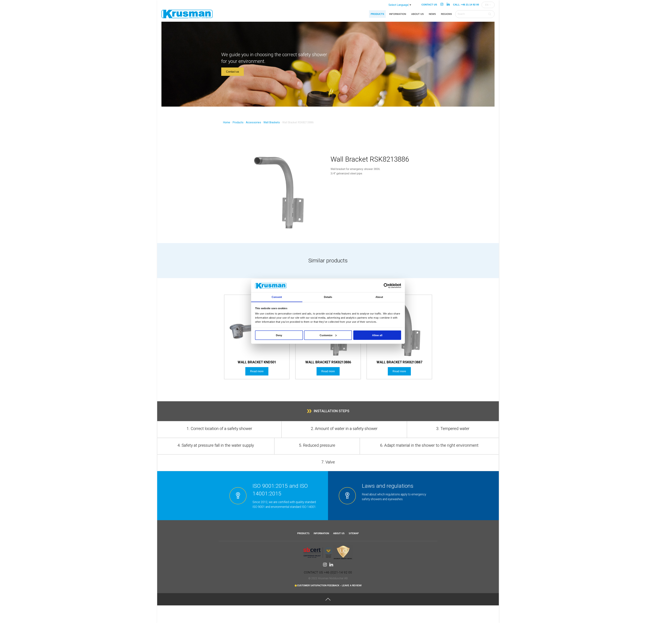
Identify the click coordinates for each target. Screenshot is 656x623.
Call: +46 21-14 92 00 (466, 4)
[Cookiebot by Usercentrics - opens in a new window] (386, 285)
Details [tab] (328, 297)
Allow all (377, 335)
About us (417, 14)
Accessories (253, 122)
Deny (279, 335)
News (432, 14)
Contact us (429, 4)
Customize (326, 335)
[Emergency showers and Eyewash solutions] (187, 16)
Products (377, 14)
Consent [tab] (277, 297)
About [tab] (379, 297)
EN (486, 5)
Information (397, 14)
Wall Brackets (271, 122)
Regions (446, 14)
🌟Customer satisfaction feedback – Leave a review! (328, 585)
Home (226, 122)
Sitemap (354, 533)
